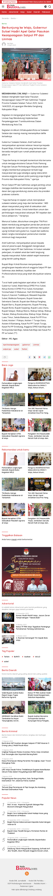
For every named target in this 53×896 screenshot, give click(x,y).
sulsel (16, 349)
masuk (14, 539)
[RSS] (27, 874)
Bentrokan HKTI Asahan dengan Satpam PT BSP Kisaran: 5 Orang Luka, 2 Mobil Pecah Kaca (25, 744)
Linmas (36, 345)
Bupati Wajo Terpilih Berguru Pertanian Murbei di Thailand (27, 832)
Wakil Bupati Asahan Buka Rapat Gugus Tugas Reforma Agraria (12, 695)
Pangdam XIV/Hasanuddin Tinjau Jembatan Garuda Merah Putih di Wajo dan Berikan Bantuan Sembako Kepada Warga (39, 436)
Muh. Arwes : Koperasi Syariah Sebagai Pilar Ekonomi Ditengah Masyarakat (25, 805)
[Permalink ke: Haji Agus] (4, 44)
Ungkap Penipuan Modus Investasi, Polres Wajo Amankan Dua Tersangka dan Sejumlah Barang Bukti (25, 753)
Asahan (27, 657)
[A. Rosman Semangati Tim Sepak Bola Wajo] (8, 639)
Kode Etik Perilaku (36, 881)
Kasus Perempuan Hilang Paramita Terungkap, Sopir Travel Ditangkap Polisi (26, 762)
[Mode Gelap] (45, 7)
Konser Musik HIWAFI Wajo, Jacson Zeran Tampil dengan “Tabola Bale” (33, 616)
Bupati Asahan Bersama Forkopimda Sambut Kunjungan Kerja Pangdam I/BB (39, 718)
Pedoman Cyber (26, 886)
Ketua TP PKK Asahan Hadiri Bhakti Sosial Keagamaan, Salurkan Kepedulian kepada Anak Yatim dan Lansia (39, 695)
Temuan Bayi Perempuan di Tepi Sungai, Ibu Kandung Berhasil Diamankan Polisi (23, 788)
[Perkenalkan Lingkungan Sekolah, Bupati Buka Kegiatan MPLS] (13, 374)
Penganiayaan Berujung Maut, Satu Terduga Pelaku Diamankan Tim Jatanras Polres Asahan (23, 779)
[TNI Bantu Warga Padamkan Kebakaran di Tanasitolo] (13, 399)
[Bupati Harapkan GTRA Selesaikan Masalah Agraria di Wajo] (13, 424)
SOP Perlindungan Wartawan (19, 883)
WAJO (37, 657)
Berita (4, 23)
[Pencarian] (49, 7)
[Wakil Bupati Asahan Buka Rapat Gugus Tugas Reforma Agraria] (13, 683)
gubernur (26, 345)
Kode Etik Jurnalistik (17, 881)
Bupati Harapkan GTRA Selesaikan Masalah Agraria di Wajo (13, 436)
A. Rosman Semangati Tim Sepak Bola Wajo (32, 639)
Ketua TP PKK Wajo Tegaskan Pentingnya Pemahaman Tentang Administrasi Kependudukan (33, 628)
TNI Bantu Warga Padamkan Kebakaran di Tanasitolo (12, 410)
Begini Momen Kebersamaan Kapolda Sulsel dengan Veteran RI (28, 823)
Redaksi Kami (39, 883)
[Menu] (3, 6)
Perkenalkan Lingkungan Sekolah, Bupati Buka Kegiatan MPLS (12, 385)
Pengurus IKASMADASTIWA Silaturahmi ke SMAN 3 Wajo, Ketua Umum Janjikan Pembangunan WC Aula (39, 385)
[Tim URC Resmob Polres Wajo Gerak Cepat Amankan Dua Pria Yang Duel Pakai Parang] (39, 399)
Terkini (24, 349)
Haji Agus (10, 43)
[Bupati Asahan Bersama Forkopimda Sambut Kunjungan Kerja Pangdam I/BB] (39, 707)
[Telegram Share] (44, 357)
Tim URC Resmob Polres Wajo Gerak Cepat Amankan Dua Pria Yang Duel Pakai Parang (38, 410)
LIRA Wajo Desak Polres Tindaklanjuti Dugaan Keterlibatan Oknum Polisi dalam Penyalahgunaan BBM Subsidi (26, 771)
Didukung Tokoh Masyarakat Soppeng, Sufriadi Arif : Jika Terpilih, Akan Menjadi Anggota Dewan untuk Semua (29, 849)
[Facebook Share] (29, 357)
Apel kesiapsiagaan (11, 345)
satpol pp (7, 349)
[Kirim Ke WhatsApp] (49, 357)
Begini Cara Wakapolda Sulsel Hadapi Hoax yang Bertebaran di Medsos (27, 814)
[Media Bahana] (16, 6)
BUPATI (17, 657)
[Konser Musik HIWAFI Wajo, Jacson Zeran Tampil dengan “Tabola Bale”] (8, 617)
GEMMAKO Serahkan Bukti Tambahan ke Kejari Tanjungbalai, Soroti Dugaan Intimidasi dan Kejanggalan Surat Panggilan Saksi (12, 718)
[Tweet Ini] (34, 357)
